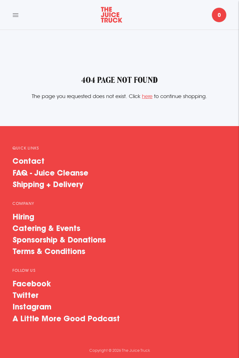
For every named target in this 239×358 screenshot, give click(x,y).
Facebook (31, 284)
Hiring (23, 217)
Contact (28, 162)
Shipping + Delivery (47, 185)
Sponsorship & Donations (59, 240)
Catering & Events (46, 229)
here (147, 96)
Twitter (25, 296)
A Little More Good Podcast (66, 319)
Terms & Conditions (48, 252)
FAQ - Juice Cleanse (50, 173)
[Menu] (15, 15)
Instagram (31, 307)
